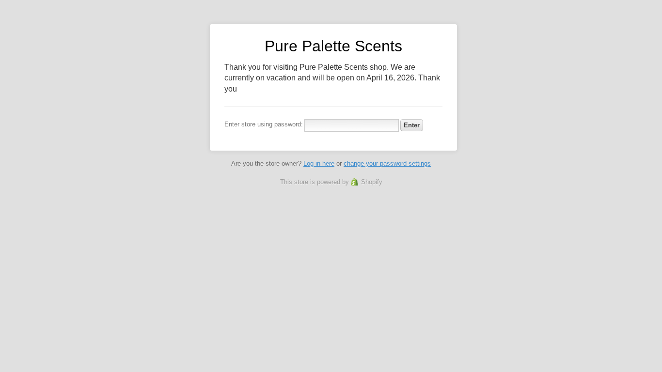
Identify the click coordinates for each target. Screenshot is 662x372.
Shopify (371, 182)
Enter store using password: (263, 124)
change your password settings (387, 163)
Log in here (318, 163)
